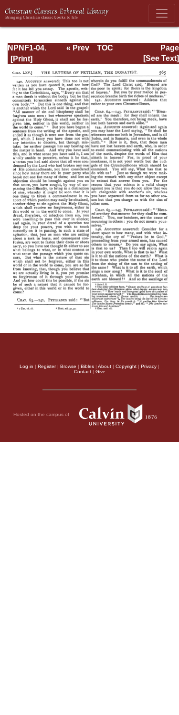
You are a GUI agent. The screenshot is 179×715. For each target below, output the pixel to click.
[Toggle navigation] (161, 13)
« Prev (77, 48)
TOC (105, 48)
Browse (68, 366)
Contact (82, 371)
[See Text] (161, 58)
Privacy (149, 366)
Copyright (126, 366)
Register (47, 366)
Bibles (87, 366)
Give (100, 371)
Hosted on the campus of (42, 414)
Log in (26, 366)
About (104, 366)
